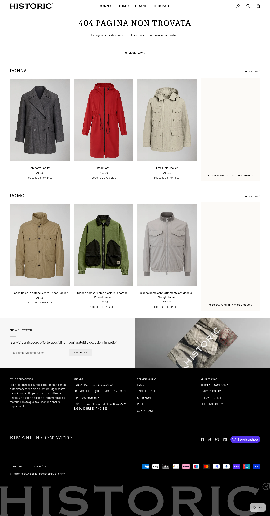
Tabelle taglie (147, 391)
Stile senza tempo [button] (21, 379)
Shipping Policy (212, 404)
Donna (18, 70)
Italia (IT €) (40, 466)
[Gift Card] (202, 343)
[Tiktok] (209, 439)
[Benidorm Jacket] (40, 120)
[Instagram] (217, 439)
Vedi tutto (251, 71)
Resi (140, 404)
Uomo (17, 195)
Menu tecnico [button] (209, 379)
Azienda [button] (78, 379)
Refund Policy (211, 397)
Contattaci (145, 410)
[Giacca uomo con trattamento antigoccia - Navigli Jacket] (167, 245)
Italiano (18, 466)
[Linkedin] (225, 439)
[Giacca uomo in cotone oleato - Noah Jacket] (40, 245)
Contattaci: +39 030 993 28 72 (93, 384)
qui (140, 35)
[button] (105, 6)
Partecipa (80, 352)
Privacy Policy (211, 391)
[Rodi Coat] (103, 120)
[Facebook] (202, 439)
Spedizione (145, 397)
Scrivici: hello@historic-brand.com (100, 391)
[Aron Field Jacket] (167, 120)
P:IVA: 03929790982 (86, 397)
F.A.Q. (140, 384)
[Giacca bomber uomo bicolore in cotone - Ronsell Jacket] (103, 245)
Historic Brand (21, 474)
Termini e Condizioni (215, 384)
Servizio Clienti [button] (147, 379)
